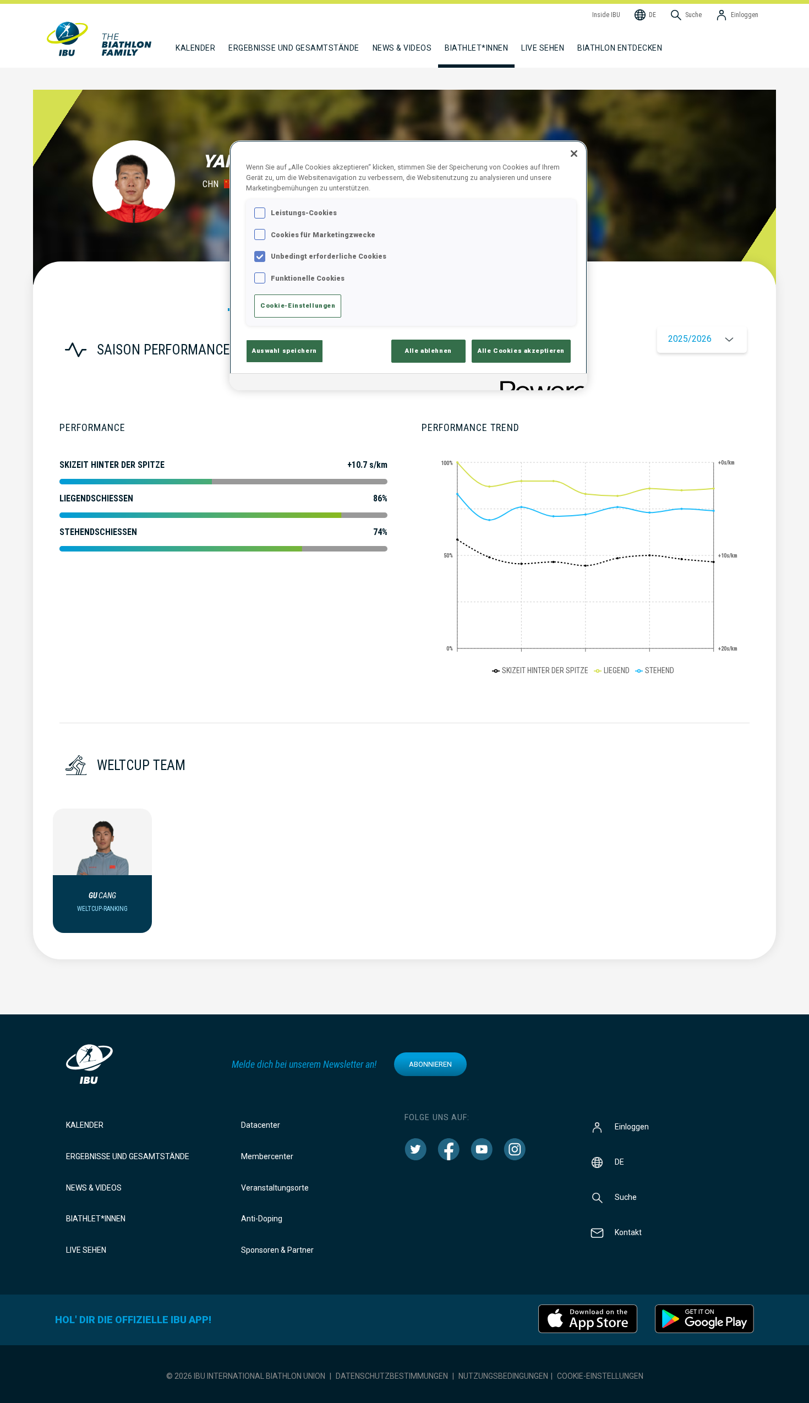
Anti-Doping (261, 1218)
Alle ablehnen (428, 350)
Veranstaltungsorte (275, 1187)
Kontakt (628, 1232)
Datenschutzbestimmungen (392, 1376)
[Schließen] (574, 153)
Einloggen (632, 1126)
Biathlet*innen (95, 1218)
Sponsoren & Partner (277, 1250)
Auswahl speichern (284, 350)
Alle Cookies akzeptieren (521, 350)
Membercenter (267, 1156)
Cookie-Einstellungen (600, 1376)
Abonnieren (430, 1064)
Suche (626, 1197)
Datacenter (260, 1125)
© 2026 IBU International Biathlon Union (245, 1376)
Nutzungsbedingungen (503, 1376)
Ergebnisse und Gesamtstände (127, 1156)
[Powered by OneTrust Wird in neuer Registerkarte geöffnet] (540, 383)
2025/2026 (690, 339)
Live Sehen (542, 47)
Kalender (84, 1125)
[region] (408, 265)
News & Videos (94, 1187)
